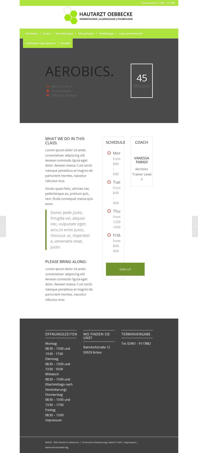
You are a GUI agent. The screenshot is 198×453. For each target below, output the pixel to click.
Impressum (53, 420)
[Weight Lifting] (3, 226)
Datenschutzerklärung (56, 447)
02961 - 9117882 (139, 343)
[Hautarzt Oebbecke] (99, 17)
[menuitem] (31, 33)
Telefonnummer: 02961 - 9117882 (157, 2)
